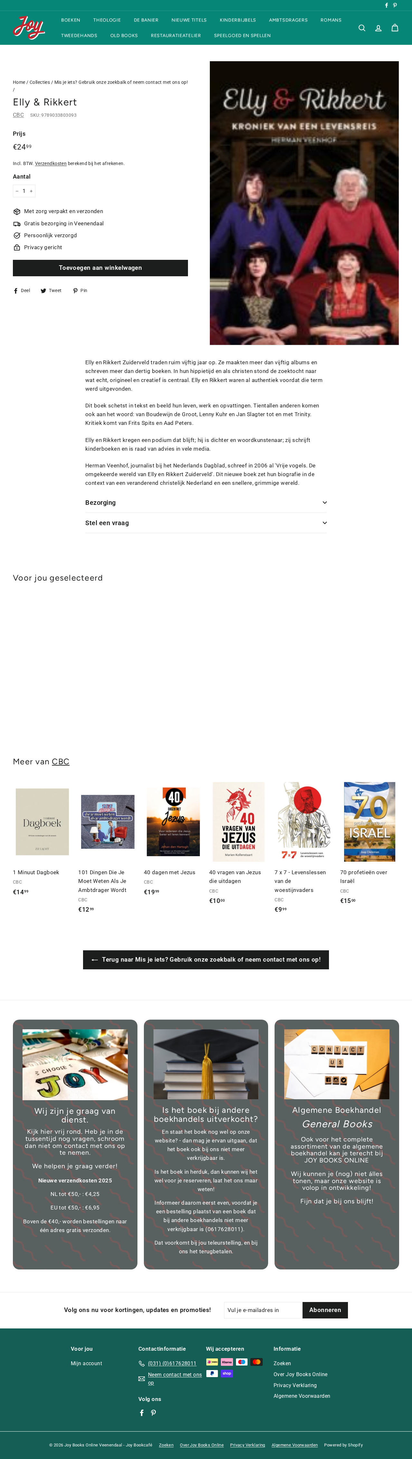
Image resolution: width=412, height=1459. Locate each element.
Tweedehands (79, 35)
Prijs (19, 133)
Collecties (40, 82)
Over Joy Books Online (301, 1374)
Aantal (22, 176)
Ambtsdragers (288, 20)
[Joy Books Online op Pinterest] (153, 1412)
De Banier (146, 20)
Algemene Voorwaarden (302, 1396)
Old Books (124, 35)
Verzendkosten (51, 163)
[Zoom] (304, 203)
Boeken (70, 20)
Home (19, 82)
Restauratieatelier (176, 35)
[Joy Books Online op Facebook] (141, 1412)
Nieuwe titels (189, 20)
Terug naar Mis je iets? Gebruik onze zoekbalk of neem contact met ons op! (210, 959)
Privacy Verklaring (295, 1385)
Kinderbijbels (238, 20)
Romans (331, 20)
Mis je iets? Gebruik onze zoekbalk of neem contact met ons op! (121, 82)
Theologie (107, 20)
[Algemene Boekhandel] (336, 1064)
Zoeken (282, 1363)
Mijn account (86, 1363)
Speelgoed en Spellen (242, 35)
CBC (18, 115)
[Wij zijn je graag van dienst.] (75, 1064)
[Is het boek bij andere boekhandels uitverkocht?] (206, 1064)
